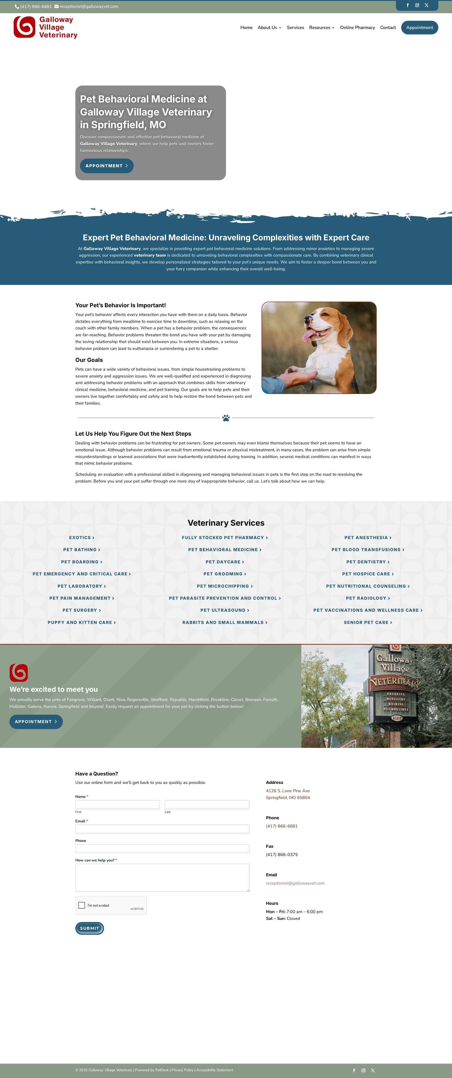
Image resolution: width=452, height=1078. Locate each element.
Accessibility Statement (214, 1070)
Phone (80, 840)
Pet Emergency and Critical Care (80, 573)
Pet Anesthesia (366, 537)
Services (295, 28)
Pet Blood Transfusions (366, 549)
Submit (89, 928)
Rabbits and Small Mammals (223, 622)
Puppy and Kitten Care (80, 622)
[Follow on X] (426, 5)
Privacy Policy (183, 1070)
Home (246, 28)
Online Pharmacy (357, 28)
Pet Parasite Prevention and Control (223, 598)
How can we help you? (96, 860)
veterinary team (150, 255)
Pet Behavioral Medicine (223, 549)
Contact (388, 28)
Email (81, 821)
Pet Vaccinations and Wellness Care (366, 610)
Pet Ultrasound (223, 610)
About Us (267, 28)
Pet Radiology (366, 598)
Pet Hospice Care (366, 573)
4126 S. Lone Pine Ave (288, 791)
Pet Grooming (223, 573)
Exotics (80, 537)
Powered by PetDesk (152, 1070)
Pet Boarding (80, 561)
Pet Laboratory (80, 586)
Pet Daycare (223, 561)
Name (81, 796)
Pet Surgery (80, 610)
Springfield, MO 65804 (288, 797)
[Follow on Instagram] (417, 5)
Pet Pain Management (80, 598)
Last (168, 812)
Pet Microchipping (223, 586)
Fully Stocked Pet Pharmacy (223, 537)
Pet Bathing (80, 549)
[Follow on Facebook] (408, 5)
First (78, 812)
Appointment (419, 28)
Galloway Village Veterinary (108, 144)
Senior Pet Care (366, 622)
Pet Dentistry (366, 561)
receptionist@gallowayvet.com (295, 883)
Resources (319, 28)
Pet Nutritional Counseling (366, 586)
